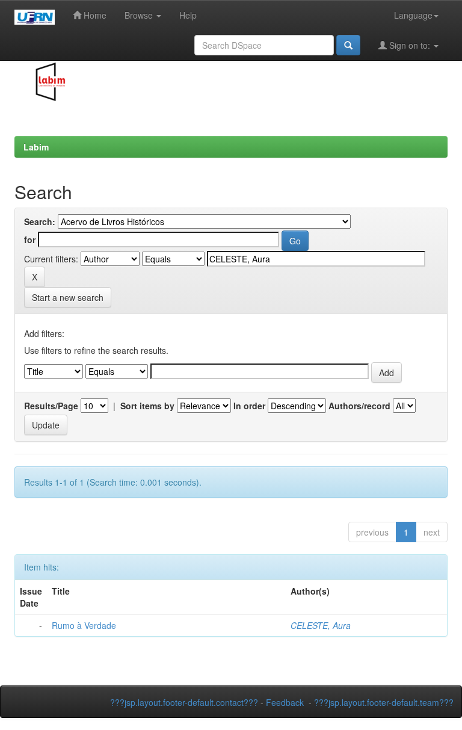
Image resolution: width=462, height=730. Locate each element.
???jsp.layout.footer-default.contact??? (184, 702)
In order (249, 406)
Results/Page (51, 406)
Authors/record (359, 406)
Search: (39, 221)
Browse (140, 15)
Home (93, 15)
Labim (36, 147)
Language (413, 15)
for (29, 240)
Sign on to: (410, 45)
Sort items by (147, 406)
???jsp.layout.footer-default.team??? (384, 702)
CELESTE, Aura (321, 625)
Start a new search (67, 297)
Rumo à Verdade (84, 625)
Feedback (285, 702)
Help (188, 15)
